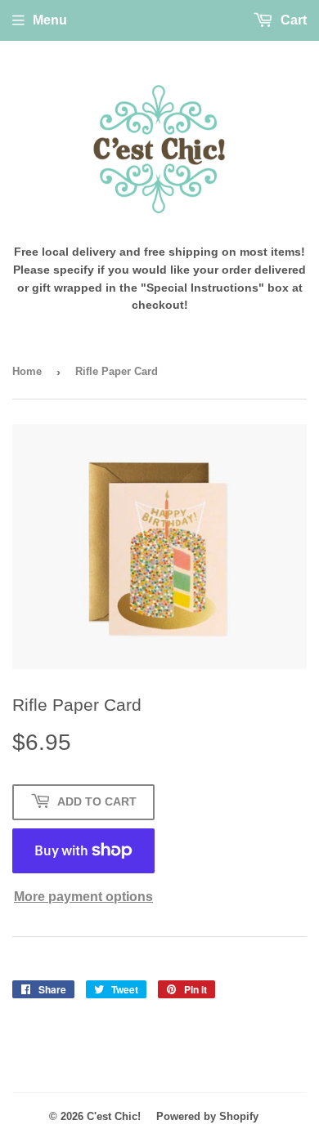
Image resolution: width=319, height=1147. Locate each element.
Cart (292, 20)
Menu (50, 20)
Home (27, 371)
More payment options (83, 897)
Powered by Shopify (207, 1116)
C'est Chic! (114, 1116)
